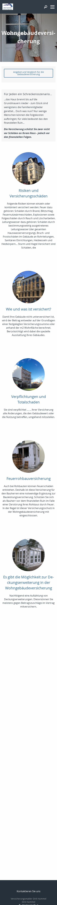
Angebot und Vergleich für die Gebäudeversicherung (28, 73)
